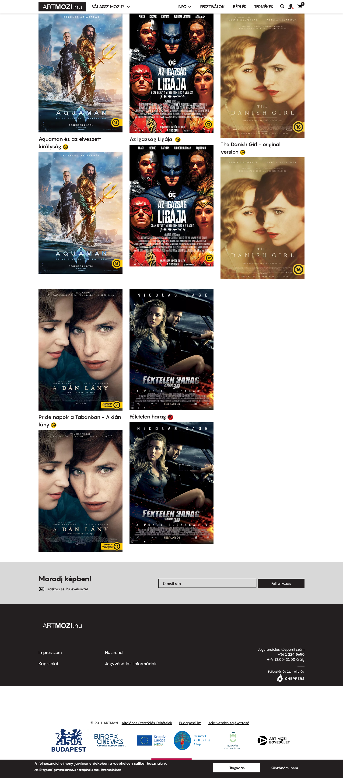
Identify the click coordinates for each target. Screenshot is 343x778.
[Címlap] (62, 6)
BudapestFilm (190, 723)
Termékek (264, 6)
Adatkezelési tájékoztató (228, 723)
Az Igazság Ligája (152, 139)
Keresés (284, 6)
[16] (65, 147)
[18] (170, 417)
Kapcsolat (48, 663)
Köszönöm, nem (284, 768)
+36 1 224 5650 (291, 654)
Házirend (114, 652)
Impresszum (50, 652)
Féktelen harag (148, 417)
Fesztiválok (212, 6)
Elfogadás (236, 768)
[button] (293, 7)
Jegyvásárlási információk (131, 663)
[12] (178, 139)
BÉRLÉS (239, 6)
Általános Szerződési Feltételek (147, 723)
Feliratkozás (281, 583)
